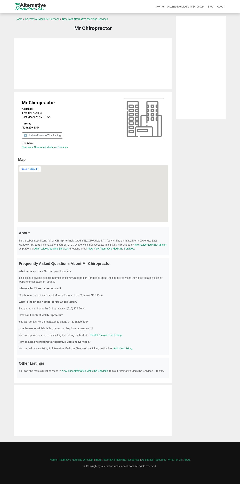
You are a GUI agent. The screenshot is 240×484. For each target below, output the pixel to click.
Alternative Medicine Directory (186, 6)
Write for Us (175, 459)
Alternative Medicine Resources (121, 459)
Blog (211, 6)
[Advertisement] (93, 63)
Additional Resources (153, 459)
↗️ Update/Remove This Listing (42, 135)
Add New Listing (122, 348)
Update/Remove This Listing (105, 335)
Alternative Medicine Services (42, 19)
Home (160, 6)
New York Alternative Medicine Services (85, 19)
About (220, 6)
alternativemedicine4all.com (151, 244)
